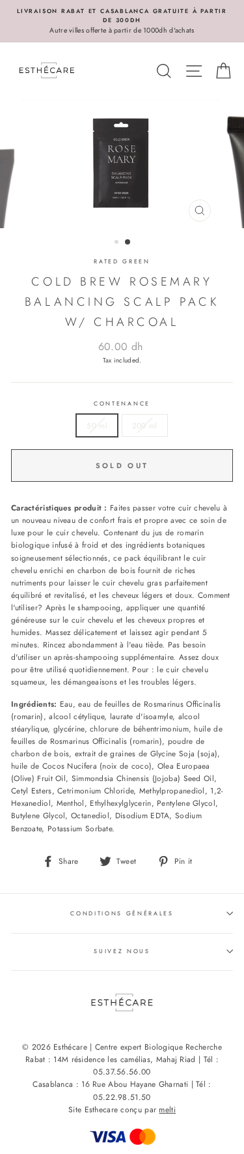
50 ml (97, 425)
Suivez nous (122, 951)
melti (167, 1110)
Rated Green (122, 261)
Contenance (122, 403)
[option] (122, 21)
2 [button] (128, 242)
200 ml (144, 425)
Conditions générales (122, 913)
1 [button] (118, 243)
